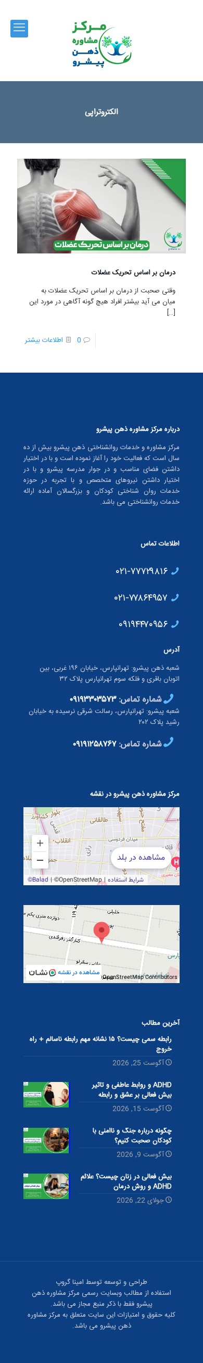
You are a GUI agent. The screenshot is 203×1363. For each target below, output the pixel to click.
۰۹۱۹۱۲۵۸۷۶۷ (95, 744)
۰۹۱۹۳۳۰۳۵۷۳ (93, 700)
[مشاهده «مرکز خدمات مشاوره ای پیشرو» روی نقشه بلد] (101, 846)
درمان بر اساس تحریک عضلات (133, 272)
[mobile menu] (19, 28)
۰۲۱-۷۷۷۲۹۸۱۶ (143, 570)
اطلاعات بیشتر (44, 340)
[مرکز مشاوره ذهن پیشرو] (101, 44)
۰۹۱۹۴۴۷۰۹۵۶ (144, 623)
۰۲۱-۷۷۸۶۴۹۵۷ (142, 597)
